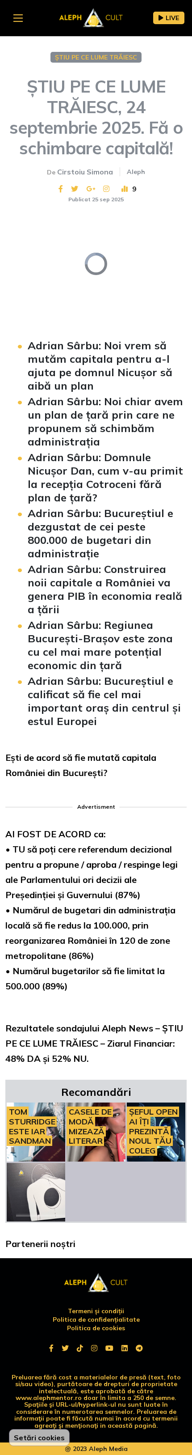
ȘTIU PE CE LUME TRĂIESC (96, 57)
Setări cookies (39, 1437)
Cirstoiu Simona (85, 171)
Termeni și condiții (96, 1311)
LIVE (172, 18)
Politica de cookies (96, 1328)
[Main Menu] (18, 18)
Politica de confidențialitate (96, 1319)
